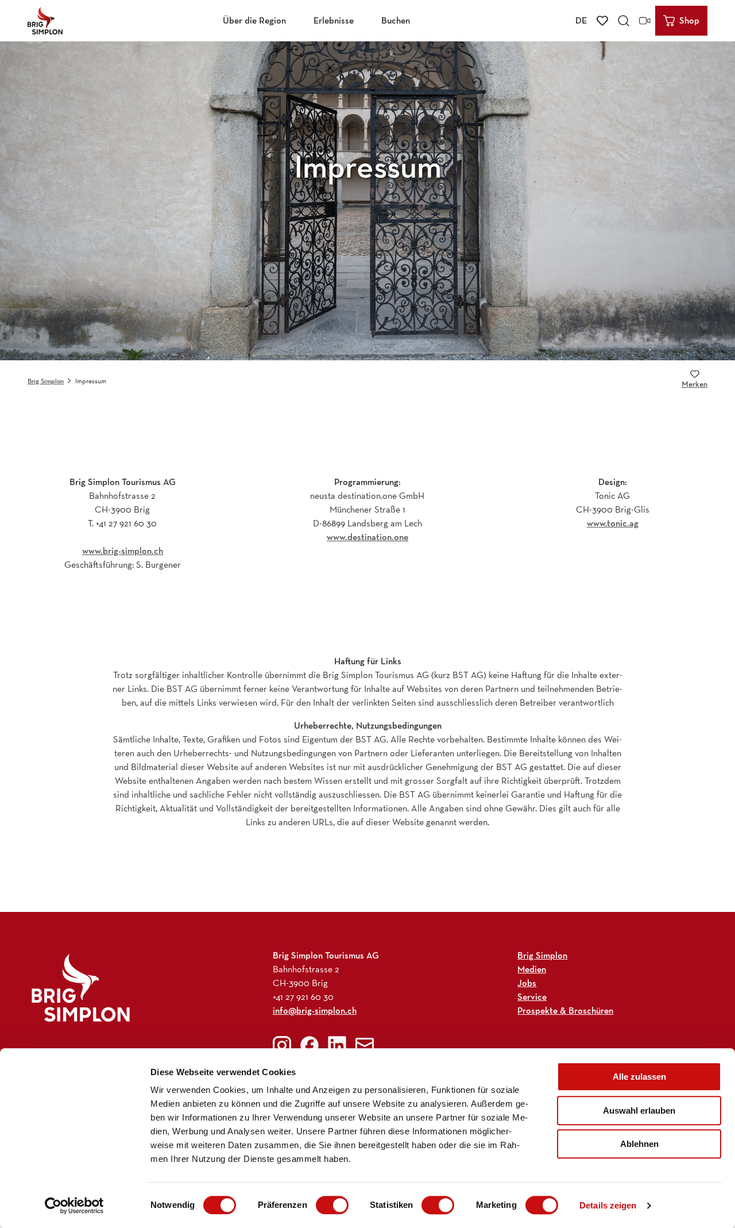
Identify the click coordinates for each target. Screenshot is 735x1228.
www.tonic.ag (613, 523)
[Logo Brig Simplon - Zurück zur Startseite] (45, 20)
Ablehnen (639, 1144)
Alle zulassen (639, 1076)
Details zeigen (607, 1205)
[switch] (332, 1205)
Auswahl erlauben (639, 1110)
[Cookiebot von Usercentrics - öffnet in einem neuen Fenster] (74, 1205)
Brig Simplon (46, 380)
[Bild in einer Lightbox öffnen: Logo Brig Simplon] (81, 987)
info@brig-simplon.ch (315, 1010)
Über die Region (254, 20)
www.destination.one (367, 537)
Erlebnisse (334, 20)
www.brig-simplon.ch (122, 551)
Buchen (395, 20)
